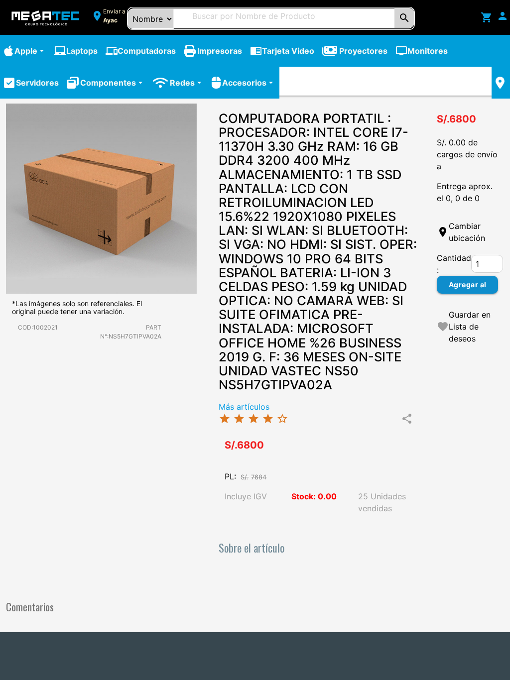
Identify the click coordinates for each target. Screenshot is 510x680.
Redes (187, 83)
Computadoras (141, 51)
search (404, 18)
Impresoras (219, 51)
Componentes (112, 83)
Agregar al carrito (468, 287)
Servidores (37, 83)
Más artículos (244, 407)
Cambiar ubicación (467, 232)
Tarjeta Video (282, 51)
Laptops (76, 51)
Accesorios (248, 83)
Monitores (421, 51)
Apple (30, 51)
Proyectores (363, 51)
